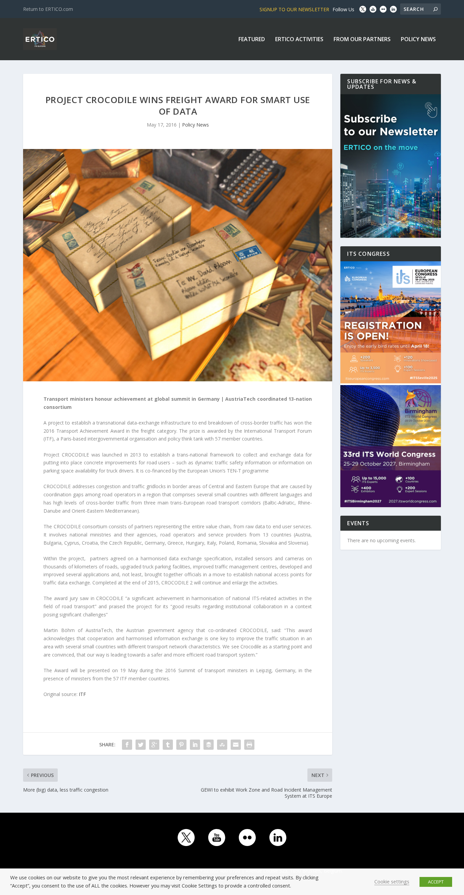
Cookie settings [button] (391, 881)
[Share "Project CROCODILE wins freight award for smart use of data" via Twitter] (140, 744)
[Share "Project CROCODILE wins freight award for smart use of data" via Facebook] (127, 744)
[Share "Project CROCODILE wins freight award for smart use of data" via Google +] (154, 744)
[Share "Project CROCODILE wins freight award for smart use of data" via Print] (249, 744)
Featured (251, 39)
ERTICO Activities (299, 39)
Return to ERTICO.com (48, 9)
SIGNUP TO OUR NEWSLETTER (294, 9)
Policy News (418, 39)
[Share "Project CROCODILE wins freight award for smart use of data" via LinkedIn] (195, 744)
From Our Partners (362, 39)
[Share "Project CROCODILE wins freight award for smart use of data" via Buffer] (208, 744)
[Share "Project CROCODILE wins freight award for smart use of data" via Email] (236, 744)
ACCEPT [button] (436, 882)
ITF (82, 694)
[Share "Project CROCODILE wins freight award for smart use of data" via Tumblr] (168, 744)
